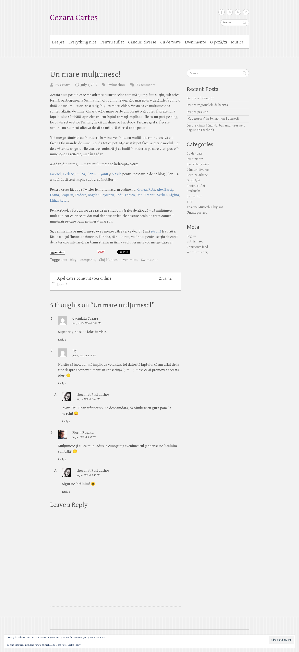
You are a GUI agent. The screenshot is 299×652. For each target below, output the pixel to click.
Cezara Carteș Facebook (221, 12)
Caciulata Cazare (85, 318)
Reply (62, 339)
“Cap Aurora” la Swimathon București (213, 119)
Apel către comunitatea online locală (81, 281)
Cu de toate (170, 42)
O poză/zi (218, 42)
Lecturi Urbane (197, 175)
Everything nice (82, 42)
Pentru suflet (112, 42)
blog (73, 260)
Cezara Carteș (74, 18)
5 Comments (145, 85)
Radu (119, 195)
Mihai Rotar (59, 200)
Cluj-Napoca (108, 260)
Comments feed (197, 247)
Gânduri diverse (142, 42)
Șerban (162, 195)
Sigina (174, 195)
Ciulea (142, 189)
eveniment (129, 260)
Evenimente (195, 42)
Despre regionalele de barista (207, 105)
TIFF (190, 202)
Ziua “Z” (169, 278)
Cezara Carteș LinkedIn (246, 12)
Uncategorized (197, 213)
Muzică (237, 42)
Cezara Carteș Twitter (230, 12)
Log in (191, 236)
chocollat (83, 394)
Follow (60, 252)
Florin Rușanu (97, 174)
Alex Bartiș (165, 189)
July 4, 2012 (89, 85)
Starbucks (193, 191)
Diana (54, 195)
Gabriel (55, 174)
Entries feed (195, 241)
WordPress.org (197, 252)
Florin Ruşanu (83, 432)
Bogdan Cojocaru (101, 195)
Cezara (65, 85)
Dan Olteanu (145, 195)
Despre (58, 42)
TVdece (68, 174)
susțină (156, 231)
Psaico (130, 195)
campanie (87, 260)
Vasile (117, 174)
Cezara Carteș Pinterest (238, 12)
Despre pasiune (197, 112)
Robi (151, 189)
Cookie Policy (74, 645)
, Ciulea (79, 174)
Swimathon (116, 85)
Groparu (67, 195)
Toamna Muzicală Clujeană (205, 207)
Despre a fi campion (200, 98)
